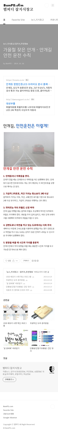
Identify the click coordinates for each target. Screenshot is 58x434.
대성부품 (10, 103)
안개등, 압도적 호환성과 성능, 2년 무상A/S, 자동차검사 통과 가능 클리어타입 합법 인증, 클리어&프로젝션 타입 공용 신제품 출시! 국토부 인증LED (29, 89)
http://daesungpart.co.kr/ (18, 99)
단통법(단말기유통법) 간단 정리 (18, 286)
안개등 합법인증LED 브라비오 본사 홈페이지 (28, 84)
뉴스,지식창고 (37, 19)
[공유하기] (13, 261)
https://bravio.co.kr (15, 80)
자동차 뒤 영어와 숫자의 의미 (17, 290)
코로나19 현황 (8, 413)
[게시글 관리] (16, 261)
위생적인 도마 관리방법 (15, 280)
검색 (47, 5)
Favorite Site (18, 19)
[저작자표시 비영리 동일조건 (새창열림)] (35, 261)
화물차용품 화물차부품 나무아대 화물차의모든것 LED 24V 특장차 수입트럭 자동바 (28, 108)
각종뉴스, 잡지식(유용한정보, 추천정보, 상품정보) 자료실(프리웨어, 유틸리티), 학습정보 (23, 372)
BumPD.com (8, 406)
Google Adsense (10, 417)
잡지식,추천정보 (26, 271)
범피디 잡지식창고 (18, 9)
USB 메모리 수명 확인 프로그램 (18, 276)
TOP (52, 406)
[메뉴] (53, 5)
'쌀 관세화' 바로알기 (14, 283)
